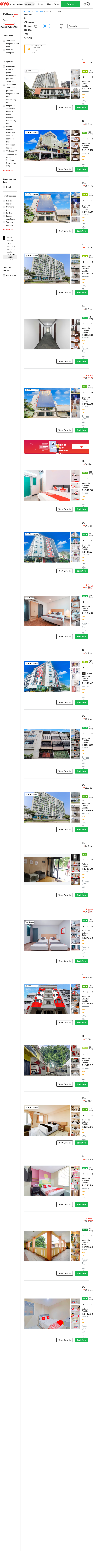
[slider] (4, 24)
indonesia (27, 12)
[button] (15, 16)
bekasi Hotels (38, 12)
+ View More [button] (8, 171)
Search (70, 4)
